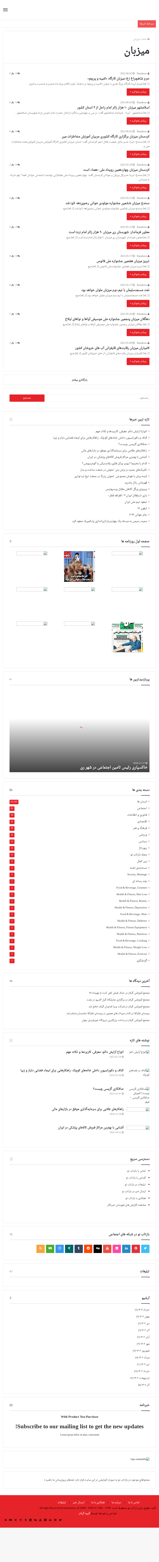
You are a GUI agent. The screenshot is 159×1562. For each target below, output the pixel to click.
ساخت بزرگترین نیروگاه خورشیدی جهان (103, 1020)
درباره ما (116, 1502)
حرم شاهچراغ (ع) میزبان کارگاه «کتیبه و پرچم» (118, 79)
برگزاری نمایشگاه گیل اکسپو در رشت (106, 1000)
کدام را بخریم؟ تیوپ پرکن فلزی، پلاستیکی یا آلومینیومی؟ (114, 463)
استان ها (142, 802)
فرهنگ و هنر (140, 828)
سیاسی (143, 841)
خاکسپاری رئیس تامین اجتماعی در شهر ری (113, 767)
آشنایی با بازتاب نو (136, 1178)
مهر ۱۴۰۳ (145, 1344)
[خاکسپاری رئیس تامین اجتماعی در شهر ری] (79, 730)
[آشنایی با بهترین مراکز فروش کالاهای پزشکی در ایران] (138, 1133)
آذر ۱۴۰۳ (145, 1330)
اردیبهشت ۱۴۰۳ (141, 1378)
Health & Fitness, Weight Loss (130, 947)
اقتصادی (142, 822)
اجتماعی (142, 808)
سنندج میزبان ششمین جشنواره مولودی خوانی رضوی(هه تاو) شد (107, 203)
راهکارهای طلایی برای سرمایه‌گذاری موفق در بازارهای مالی (114, 450)
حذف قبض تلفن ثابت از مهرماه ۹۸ (107, 993)
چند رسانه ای (139, 881)
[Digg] (98, 1249)
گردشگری (142, 961)
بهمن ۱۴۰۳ (144, 1316)
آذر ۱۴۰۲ (145, 1385)
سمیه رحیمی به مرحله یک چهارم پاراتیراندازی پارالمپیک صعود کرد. (109, 521)
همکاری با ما (98, 1502)
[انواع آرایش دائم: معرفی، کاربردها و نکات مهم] (138, 1058)
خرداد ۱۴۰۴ (143, 1310)
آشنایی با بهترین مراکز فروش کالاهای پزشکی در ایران (117, 457)
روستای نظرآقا (141, 1013)
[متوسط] (50, 1249)
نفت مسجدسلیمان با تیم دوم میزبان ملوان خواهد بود (115, 290)
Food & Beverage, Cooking (131, 941)
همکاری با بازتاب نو (135, 1198)
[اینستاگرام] (59, 1249)
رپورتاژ (143, 848)
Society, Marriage (137, 875)
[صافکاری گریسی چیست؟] (138, 1095)
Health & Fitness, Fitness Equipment (126, 928)
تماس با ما (134, 1502)
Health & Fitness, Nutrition (132, 934)
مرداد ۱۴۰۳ (144, 1357)
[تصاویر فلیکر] (117, 1249)
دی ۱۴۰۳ (145, 1323)
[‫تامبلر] (79, 1249)
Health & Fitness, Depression (131, 908)
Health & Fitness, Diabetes (132, 921)
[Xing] (69, 1249)
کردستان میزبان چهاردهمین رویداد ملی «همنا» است (116, 170)
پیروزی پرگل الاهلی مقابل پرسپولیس (126, 489)
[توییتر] (145, 1249)
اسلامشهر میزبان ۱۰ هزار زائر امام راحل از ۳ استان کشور (113, 108)
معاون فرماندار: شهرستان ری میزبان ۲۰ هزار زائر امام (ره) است (109, 232)
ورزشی (143, 835)
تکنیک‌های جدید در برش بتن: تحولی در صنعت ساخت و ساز (113, 470)
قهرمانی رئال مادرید (136, 482)
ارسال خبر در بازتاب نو (134, 1191)
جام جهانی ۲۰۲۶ (138, 514)
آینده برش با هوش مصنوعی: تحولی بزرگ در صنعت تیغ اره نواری (110, 476)
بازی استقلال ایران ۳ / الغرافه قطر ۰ (127, 495)
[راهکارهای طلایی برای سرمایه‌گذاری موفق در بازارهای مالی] (138, 1115)
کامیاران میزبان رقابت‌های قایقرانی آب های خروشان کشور (112, 348)
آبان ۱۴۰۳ (144, 1337)
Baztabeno (142, 73)
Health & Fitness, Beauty (133, 901)
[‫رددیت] (88, 1249)
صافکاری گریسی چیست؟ (132, 444)
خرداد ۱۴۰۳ (143, 1371)
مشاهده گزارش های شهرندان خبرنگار (126, 1205)
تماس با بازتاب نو (136, 1171)
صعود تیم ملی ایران (135, 502)
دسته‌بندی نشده (138, 868)
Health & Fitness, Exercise (132, 954)
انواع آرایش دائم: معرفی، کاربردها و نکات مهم (121, 431)
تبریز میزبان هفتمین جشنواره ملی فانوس (122, 261)
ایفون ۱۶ (142, 508)
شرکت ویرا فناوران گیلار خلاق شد (107, 1006)
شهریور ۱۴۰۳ (142, 1351)
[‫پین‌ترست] (136, 1249)
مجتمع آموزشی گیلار (138, 993)
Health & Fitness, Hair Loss (132, 894)
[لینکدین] (126, 1249)
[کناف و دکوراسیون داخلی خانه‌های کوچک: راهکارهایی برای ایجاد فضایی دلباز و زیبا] (138, 1076)
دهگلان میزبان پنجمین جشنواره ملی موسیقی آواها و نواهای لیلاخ (107, 319)
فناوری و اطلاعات (137, 815)
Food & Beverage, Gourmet (131, 888)
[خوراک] (40, 1249)
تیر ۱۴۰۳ (145, 1364)
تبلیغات (62, 1502)
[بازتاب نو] (136, 10)
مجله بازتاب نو (138, 855)
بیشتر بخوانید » (138, 92)
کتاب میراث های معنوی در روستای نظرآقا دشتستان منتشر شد (98, 1013)
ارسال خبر (78, 1502)
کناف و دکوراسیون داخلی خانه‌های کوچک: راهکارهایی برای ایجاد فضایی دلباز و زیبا (100, 437)
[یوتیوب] (107, 1249)
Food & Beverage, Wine (133, 914)
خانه (144, 39)
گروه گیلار (84, 1513)
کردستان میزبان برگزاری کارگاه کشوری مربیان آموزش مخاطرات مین (105, 137)
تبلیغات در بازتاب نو (135, 1184)
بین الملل (142, 861)
